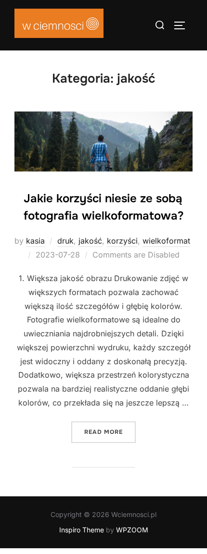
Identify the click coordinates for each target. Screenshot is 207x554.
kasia (35, 241)
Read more (110, 432)
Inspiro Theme (81, 530)
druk (65, 241)
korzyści (122, 241)
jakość (90, 241)
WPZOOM (132, 530)
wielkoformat (166, 241)
